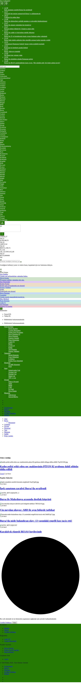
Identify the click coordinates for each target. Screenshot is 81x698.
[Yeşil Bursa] (10, 231)
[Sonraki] (6, 3)
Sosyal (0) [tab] (7, 314)
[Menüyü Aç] (2, 234)
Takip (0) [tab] (7, 316)
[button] (1, 269)
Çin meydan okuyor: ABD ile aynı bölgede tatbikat (27, 510)
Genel (2, 474)
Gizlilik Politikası (5, 622)
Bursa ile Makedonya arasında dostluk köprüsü (25, 499)
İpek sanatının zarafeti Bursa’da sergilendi (23, 488)
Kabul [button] (14, 622)
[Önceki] (2, 3)
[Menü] (2, 223)
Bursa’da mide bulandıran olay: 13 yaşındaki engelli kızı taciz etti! (36, 520)
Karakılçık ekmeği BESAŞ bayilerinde (21, 531)
